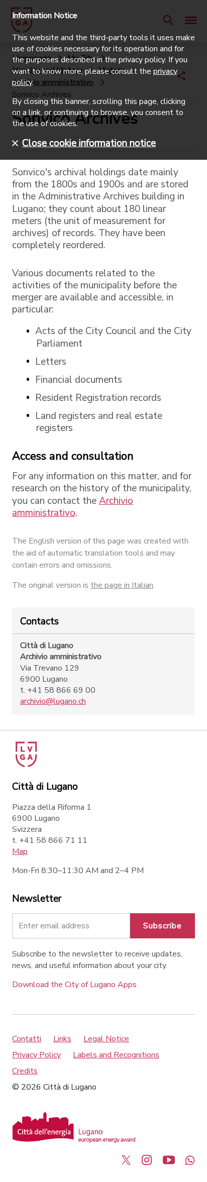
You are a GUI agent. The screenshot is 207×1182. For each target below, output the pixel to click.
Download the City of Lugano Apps (74, 984)
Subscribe (162, 925)
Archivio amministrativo (72, 506)
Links (62, 1038)
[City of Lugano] (25, 764)
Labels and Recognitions (116, 1054)
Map (20, 851)
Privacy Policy (36, 1054)
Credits (25, 1071)
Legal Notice (106, 1038)
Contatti (26, 1038)
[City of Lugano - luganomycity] (126, 1159)
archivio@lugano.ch (53, 701)
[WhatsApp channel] (190, 1159)
